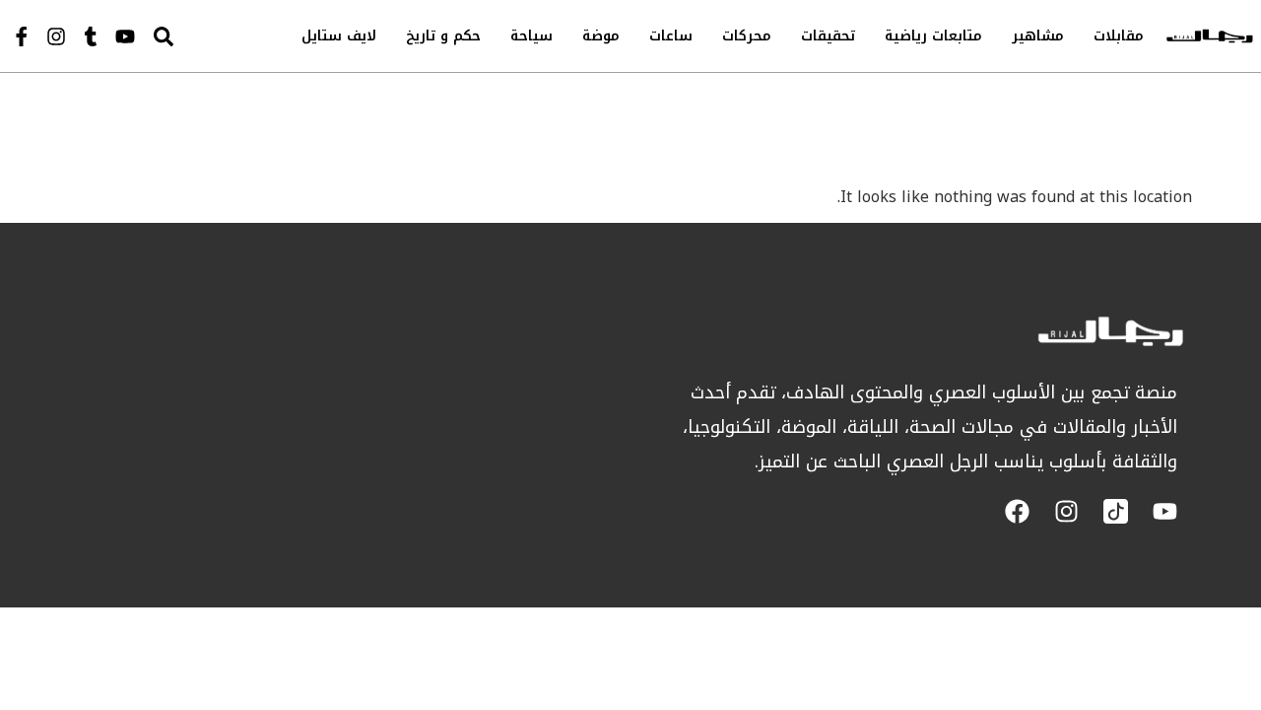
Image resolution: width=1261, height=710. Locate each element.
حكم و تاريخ (443, 36)
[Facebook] (1017, 511)
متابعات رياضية (933, 36)
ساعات (671, 36)
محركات (746, 36)
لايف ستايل (338, 36)
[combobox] (203, 36)
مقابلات (1119, 36)
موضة (601, 36)
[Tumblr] (90, 36)
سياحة (531, 36)
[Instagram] (56, 36)
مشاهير (1038, 36)
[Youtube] (125, 36)
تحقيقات (828, 36)
